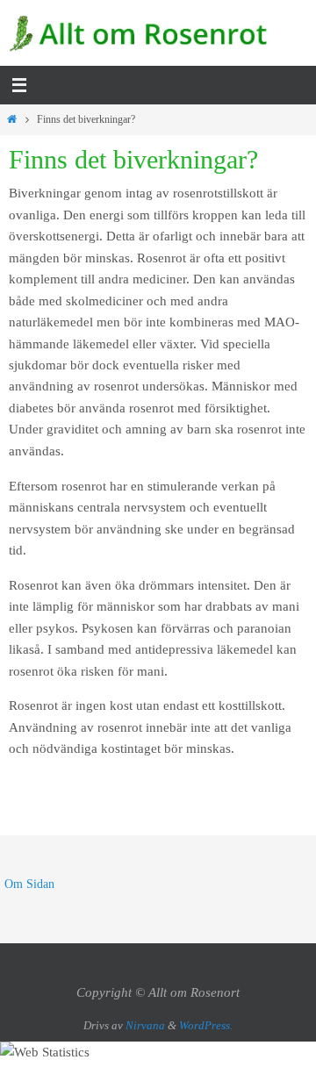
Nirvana (145, 1025)
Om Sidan (29, 884)
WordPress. (206, 1025)
